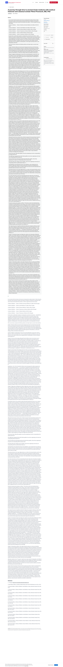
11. (8, 611)
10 (17, 528)
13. (8, 617)
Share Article (48, 39)
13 (30, 557)
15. (8, 623)
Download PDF (49, 35)
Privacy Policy (26, 665)
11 (29, 557)
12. (8, 614)
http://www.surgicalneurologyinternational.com (21, 582)
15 (14, 505)
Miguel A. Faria (46, 49)
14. (8, 620)
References (10, 580)
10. (8, 608)
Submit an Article (41, 2)
